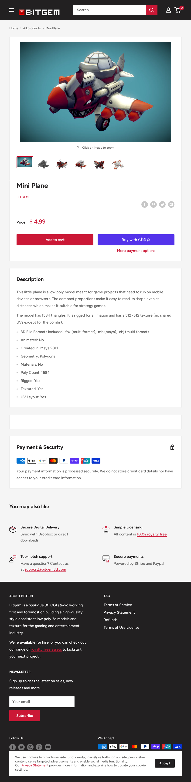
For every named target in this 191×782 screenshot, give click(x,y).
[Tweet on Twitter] (162, 204)
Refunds (110, 620)
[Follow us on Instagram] (30, 747)
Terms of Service (118, 605)
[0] (178, 10)
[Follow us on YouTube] (48, 747)
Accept (165, 763)
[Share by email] (171, 204)
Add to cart (55, 239)
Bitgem (23, 197)
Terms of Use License (121, 627)
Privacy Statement (119, 612)
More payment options (136, 250)
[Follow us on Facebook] (12, 747)
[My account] (168, 10)
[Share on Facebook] (144, 204)
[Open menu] (11, 10)
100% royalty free (152, 534)
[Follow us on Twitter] (21, 747)
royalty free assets (46, 649)
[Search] (151, 10)
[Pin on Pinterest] (153, 204)
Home (13, 28)
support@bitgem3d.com (45, 569)
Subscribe (24, 715)
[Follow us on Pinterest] (39, 747)
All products (32, 28)
